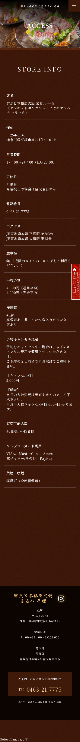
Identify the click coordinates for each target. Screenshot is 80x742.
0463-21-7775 (17, 211)
